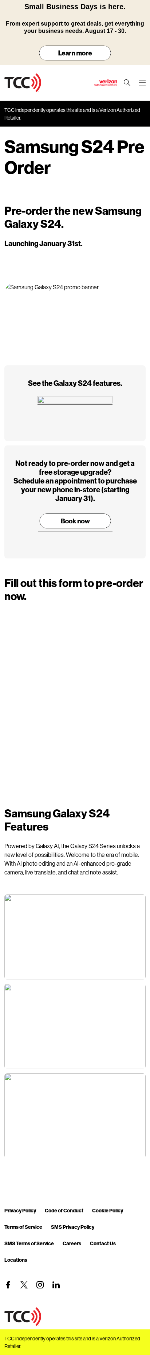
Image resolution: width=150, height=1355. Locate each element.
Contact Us (103, 1243)
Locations (15, 1260)
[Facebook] (8, 1285)
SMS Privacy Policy (72, 1227)
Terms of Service (23, 1227)
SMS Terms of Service (29, 1243)
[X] (24, 1285)
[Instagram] (40, 1285)
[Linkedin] (56, 1285)
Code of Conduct (64, 1210)
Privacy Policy (20, 1210)
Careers (72, 1243)
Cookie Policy (107, 1210)
